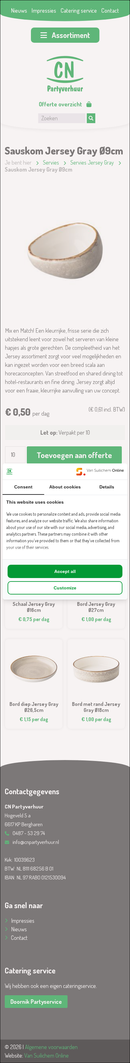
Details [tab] (106, 486)
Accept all (65, 571)
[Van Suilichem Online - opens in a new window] (100, 471)
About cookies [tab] (65, 486)
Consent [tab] (23, 486)
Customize (65, 587)
